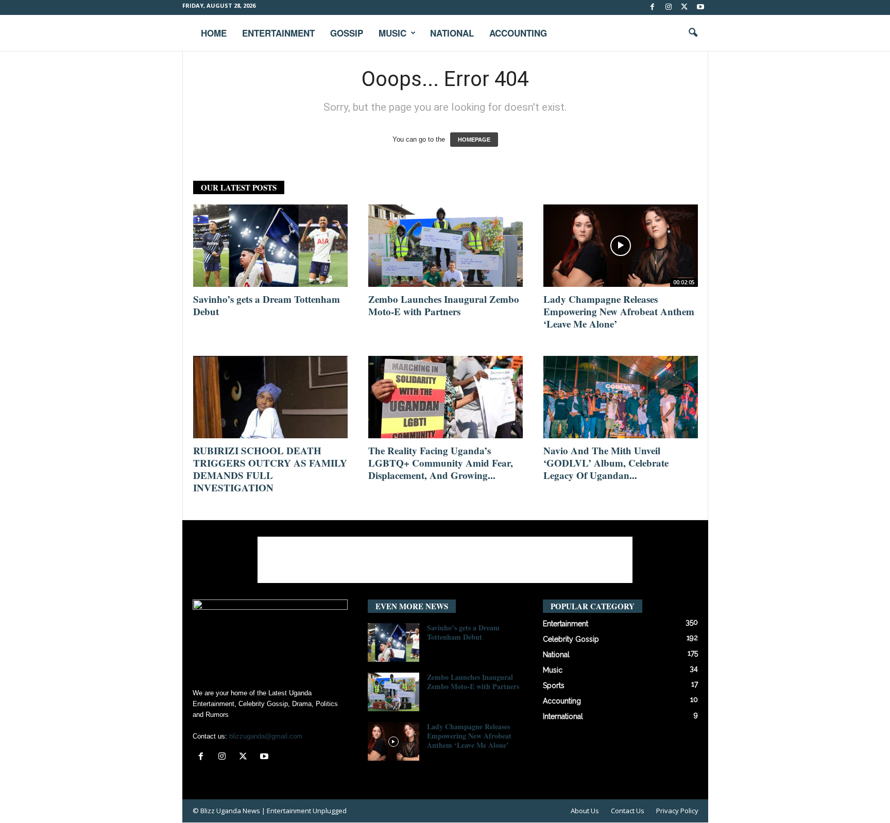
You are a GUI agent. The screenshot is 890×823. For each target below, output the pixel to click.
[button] (692, 33)
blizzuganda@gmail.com (265, 736)
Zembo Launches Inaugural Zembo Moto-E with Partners (443, 305)
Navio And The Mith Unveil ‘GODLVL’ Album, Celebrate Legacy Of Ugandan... (606, 462)
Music (392, 33)
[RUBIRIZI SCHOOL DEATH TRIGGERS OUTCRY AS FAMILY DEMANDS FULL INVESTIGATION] (270, 397)
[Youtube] (700, 7)
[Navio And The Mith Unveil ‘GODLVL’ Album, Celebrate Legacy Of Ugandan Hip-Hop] (620, 397)
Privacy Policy (677, 810)
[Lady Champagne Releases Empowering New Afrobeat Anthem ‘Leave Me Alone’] (620, 245)
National (452, 33)
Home (214, 33)
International (563, 716)
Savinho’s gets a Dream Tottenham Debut (266, 305)
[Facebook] (652, 7)
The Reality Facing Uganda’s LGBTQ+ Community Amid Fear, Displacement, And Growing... (440, 462)
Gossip (346, 33)
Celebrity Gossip (571, 639)
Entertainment (278, 33)
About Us (585, 810)
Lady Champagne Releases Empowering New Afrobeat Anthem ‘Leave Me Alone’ (618, 311)
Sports (553, 685)
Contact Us (627, 810)
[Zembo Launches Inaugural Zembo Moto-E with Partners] (445, 245)
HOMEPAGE (474, 139)
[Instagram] (668, 7)
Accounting (518, 33)
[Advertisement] (445, 560)
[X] (684, 7)
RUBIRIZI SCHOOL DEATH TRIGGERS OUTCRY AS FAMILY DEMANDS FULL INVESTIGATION (270, 468)
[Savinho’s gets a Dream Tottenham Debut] (270, 245)
